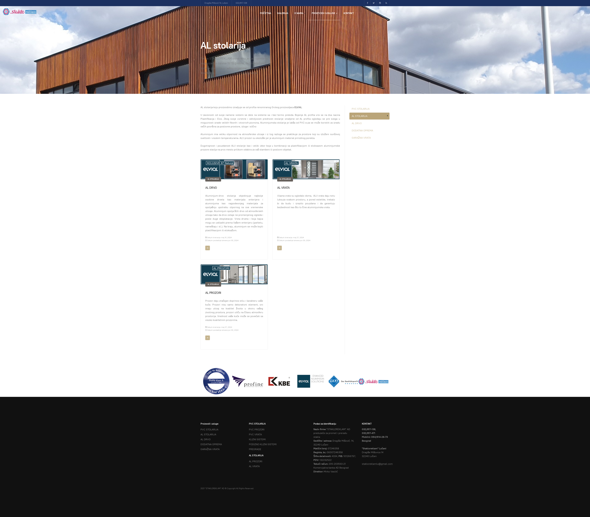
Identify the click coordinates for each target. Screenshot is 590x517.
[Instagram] (380, 3)
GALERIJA (282, 13)
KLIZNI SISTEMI (257, 439)
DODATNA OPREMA (362, 130)
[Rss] (386, 3)
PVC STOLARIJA (361, 108)
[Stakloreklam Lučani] (19, 11)
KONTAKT (348, 13)
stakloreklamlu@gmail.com (377, 463)
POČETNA (265, 13)
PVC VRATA (255, 434)
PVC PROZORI (256, 429)
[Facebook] (367, 3)
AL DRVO (211, 188)
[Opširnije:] (207, 248)
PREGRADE (255, 449)
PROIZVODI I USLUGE (324, 13)
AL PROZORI (213, 293)
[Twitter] (374, 3)
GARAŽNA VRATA (361, 137)
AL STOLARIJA (213, 179)
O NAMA (299, 13)
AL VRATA (283, 188)
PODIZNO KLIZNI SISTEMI (263, 444)
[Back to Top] (580, 507)
